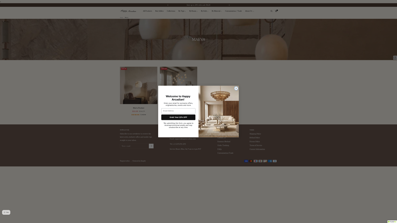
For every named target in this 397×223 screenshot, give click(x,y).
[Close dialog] (236, 88)
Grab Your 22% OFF (178, 117)
